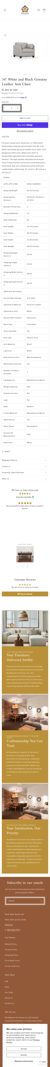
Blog (7, 987)
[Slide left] (19, 74)
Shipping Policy (11, 955)
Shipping (5, 93)
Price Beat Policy (12, 961)
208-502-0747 (13, 930)
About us (9, 998)
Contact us (9, 1003)
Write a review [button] (25, 594)
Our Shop (9, 992)
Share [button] (7, 452)
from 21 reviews (23, 497)
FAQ (6, 981)
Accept (24, 1049)
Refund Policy (11, 944)
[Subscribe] (41, 901)
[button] (5, 10)
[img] (25, 493)
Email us (9, 925)
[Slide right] (30, 74)
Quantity (5, 102)
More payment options (25, 131)
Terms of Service (12, 966)
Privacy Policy (11, 950)
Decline (24, 1055)
